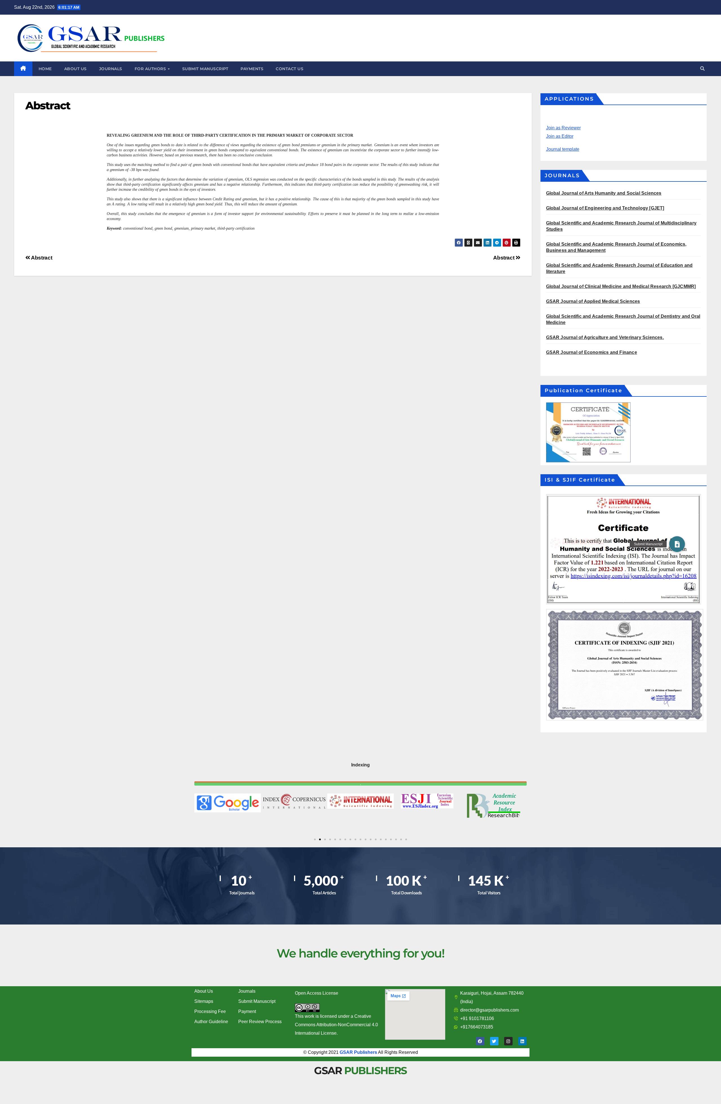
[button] (702, 68)
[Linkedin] (522, 1041)
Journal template (562, 149)
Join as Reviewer (563, 127)
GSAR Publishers (358, 1052)
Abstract (504, 258)
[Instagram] (508, 1041)
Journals (246, 991)
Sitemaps (203, 1001)
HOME (45, 68)
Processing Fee (210, 1011)
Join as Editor (559, 136)
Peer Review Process (260, 1021)
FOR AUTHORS (151, 68)
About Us (203, 991)
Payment (247, 1011)
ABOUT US (75, 68)
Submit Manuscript (256, 1001)
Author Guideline (211, 1021)
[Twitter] (494, 1041)
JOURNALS (110, 68)
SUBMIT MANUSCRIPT (205, 68)
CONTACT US (289, 68)
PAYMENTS (252, 68)
